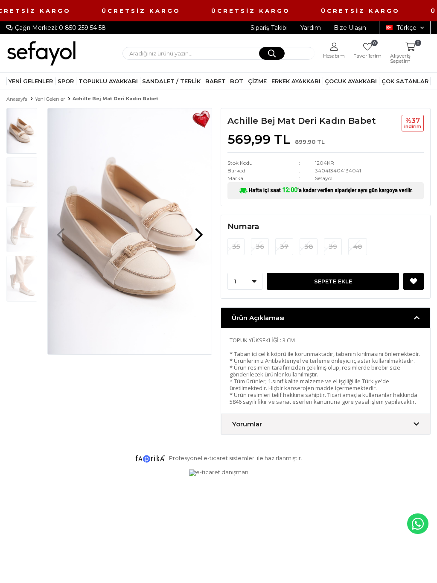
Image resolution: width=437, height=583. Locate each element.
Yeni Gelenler (31, 81)
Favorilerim (367, 50)
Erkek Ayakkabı (295, 81)
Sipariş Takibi (269, 28)
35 (236, 246)
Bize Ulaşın (350, 28)
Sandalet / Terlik (171, 81)
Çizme (257, 81)
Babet (215, 81)
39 (333, 246)
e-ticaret (216, 458)
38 (308, 246)
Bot (236, 81)
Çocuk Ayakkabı (351, 81)
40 (357, 246)
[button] (198, 230)
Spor (66, 81)
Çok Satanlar (405, 81)
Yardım (310, 28)
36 (260, 246)
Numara (243, 226)
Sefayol (323, 178)
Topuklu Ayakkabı (108, 81)
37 (284, 246)
